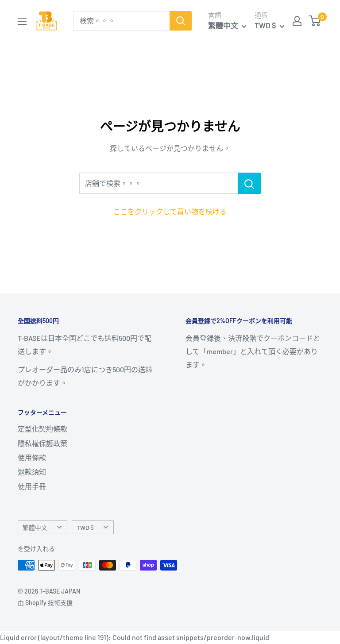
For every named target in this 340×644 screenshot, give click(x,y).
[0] (315, 20)
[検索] (181, 21)
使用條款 (32, 457)
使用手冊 (32, 486)
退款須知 (32, 471)
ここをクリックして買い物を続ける (170, 211)
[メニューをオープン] (22, 21)
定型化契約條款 (42, 428)
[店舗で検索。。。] (249, 183)
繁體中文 (35, 527)
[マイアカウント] (297, 21)
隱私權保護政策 (42, 443)
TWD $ (85, 527)
